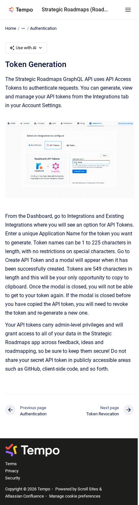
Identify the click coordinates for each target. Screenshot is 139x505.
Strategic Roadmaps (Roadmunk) (77, 9)
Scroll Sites (88, 489)
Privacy (11, 470)
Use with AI (26, 47)
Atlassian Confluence (24, 496)
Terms (11, 463)
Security (12, 478)
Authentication (43, 28)
